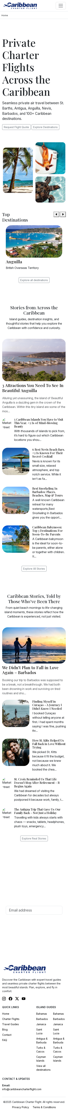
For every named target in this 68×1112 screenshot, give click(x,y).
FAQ (4, 1040)
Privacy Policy (20, 1107)
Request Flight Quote (16, 127)
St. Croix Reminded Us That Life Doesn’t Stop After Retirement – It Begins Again (37, 782)
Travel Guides (10, 1024)
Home (5, 1013)
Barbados (42, 1018)
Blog (5, 1029)
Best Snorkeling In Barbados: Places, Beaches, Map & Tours (47, 492)
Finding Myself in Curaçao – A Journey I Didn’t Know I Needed (47, 705)
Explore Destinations (45, 127)
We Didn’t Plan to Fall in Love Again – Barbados (30, 670)
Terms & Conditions (44, 1107)
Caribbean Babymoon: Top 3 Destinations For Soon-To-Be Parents (47, 530)
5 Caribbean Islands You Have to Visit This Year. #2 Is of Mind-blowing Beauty (38, 423)
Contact (6, 1034)
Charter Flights (10, 1018)
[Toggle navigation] (61, 5)
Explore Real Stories (34, 838)
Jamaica (41, 1024)
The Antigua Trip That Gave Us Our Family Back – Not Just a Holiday (37, 811)
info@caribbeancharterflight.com (21, 1089)
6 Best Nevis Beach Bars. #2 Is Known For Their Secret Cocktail (48, 453)
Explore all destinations (34, 280)
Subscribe (34, 920)
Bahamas (41, 1013)
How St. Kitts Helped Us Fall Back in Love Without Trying (48, 743)
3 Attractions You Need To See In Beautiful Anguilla (32, 387)
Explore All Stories (34, 568)
